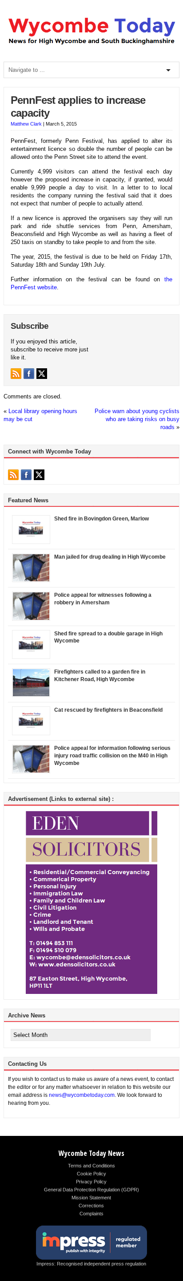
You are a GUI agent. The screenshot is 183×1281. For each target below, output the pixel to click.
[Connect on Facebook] (29, 373)
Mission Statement (91, 1197)
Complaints (91, 1213)
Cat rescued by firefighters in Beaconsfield (108, 710)
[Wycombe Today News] (91, 45)
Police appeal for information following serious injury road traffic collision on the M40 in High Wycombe (112, 755)
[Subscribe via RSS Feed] (16, 373)
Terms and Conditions (91, 1165)
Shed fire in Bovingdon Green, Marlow (101, 519)
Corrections (91, 1205)
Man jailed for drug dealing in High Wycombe (110, 557)
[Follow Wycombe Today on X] (41, 373)
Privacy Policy (91, 1181)
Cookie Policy (91, 1173)
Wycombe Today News (91, 1153)
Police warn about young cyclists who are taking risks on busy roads (137, 419)
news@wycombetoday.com (82, 1095)
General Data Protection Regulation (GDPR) (91, 1189)
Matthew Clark (26, 123)
